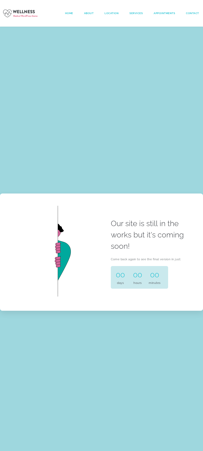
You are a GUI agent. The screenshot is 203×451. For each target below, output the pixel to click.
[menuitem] (69, 13)
